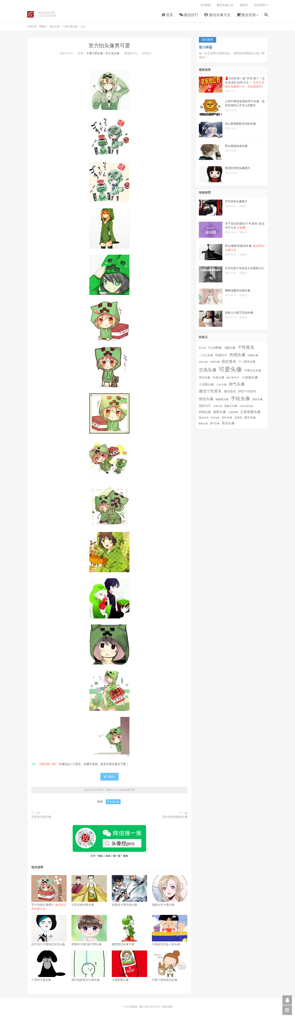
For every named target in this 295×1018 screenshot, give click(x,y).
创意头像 (203, 362)
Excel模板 (215, 347)
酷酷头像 (203, 423)
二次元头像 (206, 355)
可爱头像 (230, 369)
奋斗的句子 (233, 377)
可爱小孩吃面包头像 (164, 979)
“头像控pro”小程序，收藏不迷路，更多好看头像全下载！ (93, 764)
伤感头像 (237, 355)
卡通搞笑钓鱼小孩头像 (166, 944)
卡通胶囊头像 (120, 979)
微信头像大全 (219, 15)
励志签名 (229, 361)
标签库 (244, 5)
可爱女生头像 (252, 370)
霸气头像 (215, 423)
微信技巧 (190, 15)
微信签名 (230, 391)
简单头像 (215, 418)
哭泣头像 (204, 377)
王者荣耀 (233, 412)
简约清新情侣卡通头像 (85, 979)
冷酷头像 (253, 355)
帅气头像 (237, 384)
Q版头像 (229, 347)
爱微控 (30, 14)
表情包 (238, 417)
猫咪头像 (219, 412)
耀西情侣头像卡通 (123, 944)
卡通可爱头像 (70, 26)
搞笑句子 (205, 405)
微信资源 (248, 15)
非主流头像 (112, 53)
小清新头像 (206, 384)
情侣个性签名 (247, 391)
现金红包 (204, 417)
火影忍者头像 (246, 406)
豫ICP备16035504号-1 (150, 1006)
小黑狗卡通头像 (41, 979)
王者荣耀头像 (250, 412)
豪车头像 (250, 417)
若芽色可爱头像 (41, 816)
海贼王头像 (230, 406)
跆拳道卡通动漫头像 (124, 904)
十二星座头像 (246, 361)
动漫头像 (215, 362)
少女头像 (221, 384)
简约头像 (227, 417)
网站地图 (167, 1006)
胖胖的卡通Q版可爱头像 (86, 944)
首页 (169, 15)
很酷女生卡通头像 (163, 904)
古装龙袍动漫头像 (82, 904)
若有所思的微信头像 (174, 816)
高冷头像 (228, 423)
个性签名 (246, 347)
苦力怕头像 (113, 801)
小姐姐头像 (250, 377)
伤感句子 (221, 355)
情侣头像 (206, 399)
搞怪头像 (257, 399)
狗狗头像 (205, 412)
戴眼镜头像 (222, 399)
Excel (202, 347)
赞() (111, 776)
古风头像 (208, 369)
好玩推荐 (259, 5)
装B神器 (205, 5)
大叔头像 (218, 377)
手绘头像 (240, 398)
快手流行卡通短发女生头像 (48, 944)
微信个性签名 (210, 391)
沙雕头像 (217, 406)
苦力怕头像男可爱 (109, 46)
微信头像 (54, 26)
